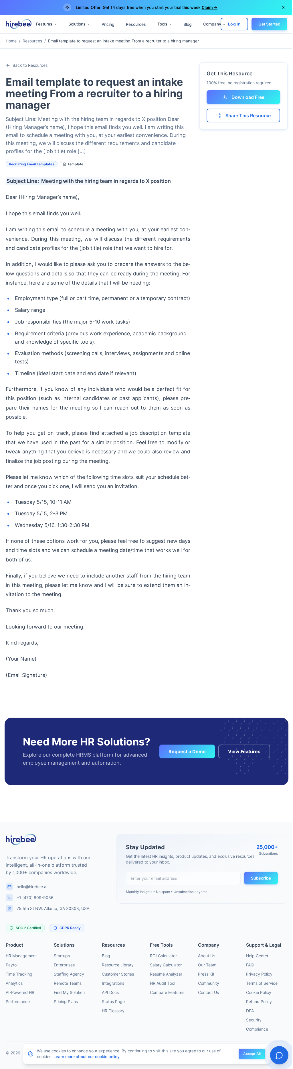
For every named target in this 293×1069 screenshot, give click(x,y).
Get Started (265, 23)
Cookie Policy (258, 992)
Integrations (113, 983)
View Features (244, 751)
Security (254, 1019)
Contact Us (208, 992)
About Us (206, 955)
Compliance (257, 1029)
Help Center (257, 955)
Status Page (113, 1001)
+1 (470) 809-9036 (35, 897)
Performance (18, 1001)
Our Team (207, 964)
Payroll (12, 964)
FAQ (250, 964)
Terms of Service (262, 983)
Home (11, 40)
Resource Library (118, 964)
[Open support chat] (275, 1055)
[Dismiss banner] (279, 7)
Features (44, 23)
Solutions (76, 23)
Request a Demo (187, 751)
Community (208, 983)
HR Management (21, 955)
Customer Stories (118, 974)
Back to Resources (30, 65)
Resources (136, 24)
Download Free (247, 97)
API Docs (110, 992)
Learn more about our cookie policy (85, 1056)
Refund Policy (259, 1001)
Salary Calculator (166, 964)
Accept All (250, 1054)
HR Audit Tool (162, 983)
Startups (62, 955)
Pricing (107, 24)
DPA (250, 1010)
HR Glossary (113, 1010)
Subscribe (261, 878)
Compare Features (167, 992)
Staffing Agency (69, 974)
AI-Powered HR (20, 992)
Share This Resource (248, 115)
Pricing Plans (66, 1001)
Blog (187, 24)
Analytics (14, 983)
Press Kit (206, 974)
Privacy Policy (259, 974)
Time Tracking (19, 974)
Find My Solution (69, 992)
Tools (162, 23)
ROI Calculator (163, 955)
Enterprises (64, 964)
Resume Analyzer (166, 974)
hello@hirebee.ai (32, 886)
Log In (230, 23)
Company (212, 23)
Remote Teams (68, 983)
